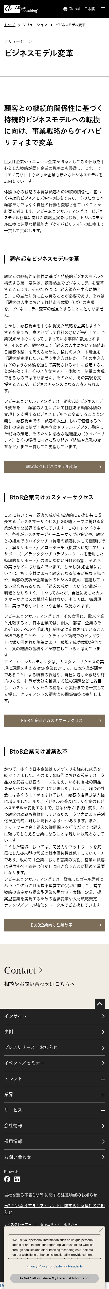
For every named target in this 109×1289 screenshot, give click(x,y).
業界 (8, 1094)
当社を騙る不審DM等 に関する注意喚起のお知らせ (50, 1195)
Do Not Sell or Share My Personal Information (54, 1278)
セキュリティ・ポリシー (59, 1224)
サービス (13, 1110)
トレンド (13, 1079)
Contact (20, 970)
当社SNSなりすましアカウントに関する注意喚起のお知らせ (54, 1209)
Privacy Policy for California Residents (54, 1266)
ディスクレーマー (18, 1224)
